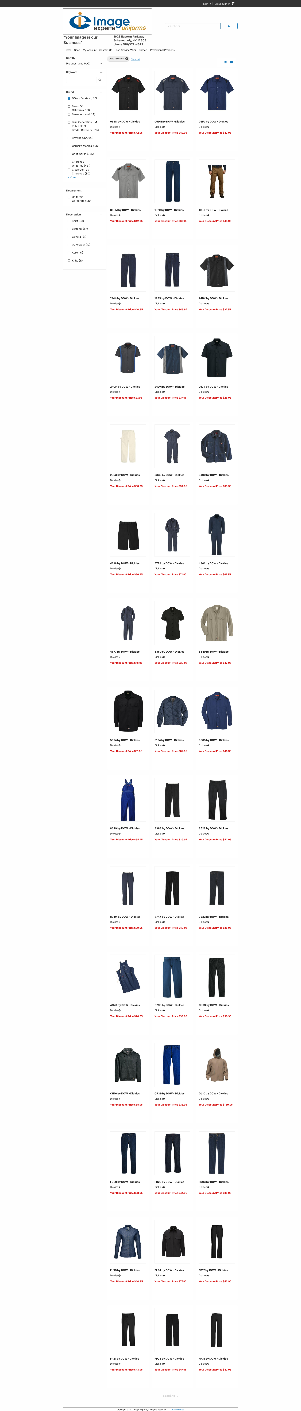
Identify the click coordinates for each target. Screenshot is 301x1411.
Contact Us (105, 49)
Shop (77, 49)
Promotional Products (162, 49)
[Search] (229, 26)
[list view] (225, 62)
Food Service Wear (125, 49)
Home (68, 49)
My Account (90, 49)
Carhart (143, 49)
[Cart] (233, 4)
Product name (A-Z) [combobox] (78, 63)
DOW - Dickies (116, 58)
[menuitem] (68, 50)
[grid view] (231, 62)
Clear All (135, 59)
